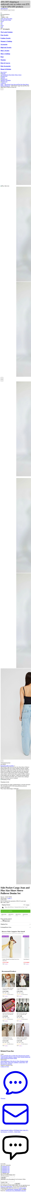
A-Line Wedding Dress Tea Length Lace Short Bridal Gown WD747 (22, 989)
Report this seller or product (7, 765)
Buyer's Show (16, 1061)
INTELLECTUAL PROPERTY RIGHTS (16, 1190)
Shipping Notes (4, 924)
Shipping (10, 1057)
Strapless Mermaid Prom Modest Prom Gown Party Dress (11, 960)
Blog (11, 1061)
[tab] (15, 788)
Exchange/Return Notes (6, 927)
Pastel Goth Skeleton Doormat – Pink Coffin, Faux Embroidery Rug (8, 1013)
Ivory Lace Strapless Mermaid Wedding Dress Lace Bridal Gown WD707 (8, 989)
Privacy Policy (4, 1062)
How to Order (12, 1055)
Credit (2, 1057)
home (2, 84)
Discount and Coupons (23, 1055)
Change (27, 904)
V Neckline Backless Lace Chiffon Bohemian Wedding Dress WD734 (8, 1038)
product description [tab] (5, 787)
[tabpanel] (15, 837)
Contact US (3, 1066)
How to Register (4, 1055)
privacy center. (22, 1188)
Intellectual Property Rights (10, 1058)
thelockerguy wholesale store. (14, 1189)
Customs (15, 1057)
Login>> (6, 964)
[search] (1, 13)
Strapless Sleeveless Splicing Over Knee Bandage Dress (22, 1038)
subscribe (3, 1177)
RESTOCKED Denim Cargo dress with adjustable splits (22, 1013)
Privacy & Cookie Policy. (7, 1186)
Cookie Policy (22, 1062)
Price (17, 1055)
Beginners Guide (24, 1061)
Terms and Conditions (13, 1062)
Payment (6, 1057)
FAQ (7, 1066)
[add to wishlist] (1, 921)
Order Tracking (21, 1057)
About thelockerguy (5, 1061)
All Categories (8, 1063)
